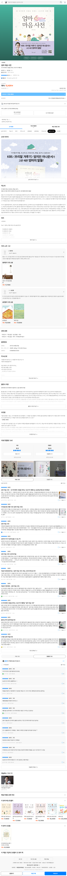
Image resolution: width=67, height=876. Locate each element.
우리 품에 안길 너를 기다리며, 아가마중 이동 (6, 838)
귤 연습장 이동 (7, 315)
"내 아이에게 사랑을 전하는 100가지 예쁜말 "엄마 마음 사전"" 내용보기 (33, 606)
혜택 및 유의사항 (17, 457)
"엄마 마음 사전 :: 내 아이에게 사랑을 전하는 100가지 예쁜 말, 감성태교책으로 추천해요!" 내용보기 (33, 493)
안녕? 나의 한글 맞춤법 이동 (7, 275)
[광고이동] (61, 2)
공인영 (8, 70)
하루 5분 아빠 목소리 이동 (6, 812)
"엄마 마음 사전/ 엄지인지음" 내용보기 (33, 557)
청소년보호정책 (28, 867)
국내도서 (4, 334)
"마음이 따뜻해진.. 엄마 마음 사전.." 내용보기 (33, 589)
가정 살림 (9, 334)
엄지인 (2, 70)
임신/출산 (15, 334)
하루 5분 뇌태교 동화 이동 (52, 812)
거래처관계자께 (44, 867)
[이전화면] (2, 2)
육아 (14, 336)
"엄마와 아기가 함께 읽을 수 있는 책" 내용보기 (33, 541)
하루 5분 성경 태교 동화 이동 (18, 812)
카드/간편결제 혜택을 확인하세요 (56, 98)
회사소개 (38, 867)
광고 (54, 867)
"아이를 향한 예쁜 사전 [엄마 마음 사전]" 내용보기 (33, 510)
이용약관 (13, 867)
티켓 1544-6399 (27, 862)
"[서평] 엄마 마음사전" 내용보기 (33, 640)
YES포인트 (4, 88)
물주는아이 (4, 72)
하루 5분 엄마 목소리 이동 (29, 812)
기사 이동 (7, 783)
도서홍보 (50, 867)
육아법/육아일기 (20, 336)
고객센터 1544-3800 (17, 862)
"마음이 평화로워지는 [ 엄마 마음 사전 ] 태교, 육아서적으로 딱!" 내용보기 (33, 573)
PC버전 (33, 867)
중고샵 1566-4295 (37, 862)
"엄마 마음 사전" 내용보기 (33, 526)
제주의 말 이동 (19, 314)
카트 (65, 2)
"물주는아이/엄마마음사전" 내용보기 (33, 623)
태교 (20, 334)
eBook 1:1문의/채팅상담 (47, 862)
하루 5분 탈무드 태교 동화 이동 (41, 812)
